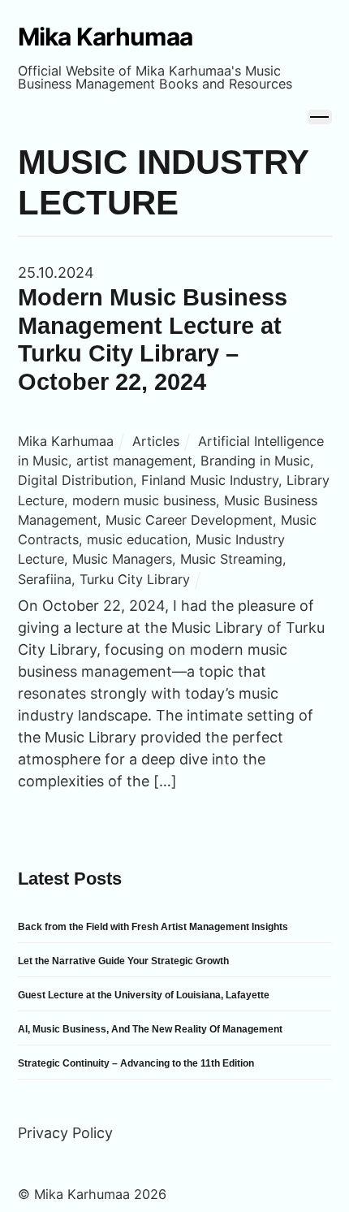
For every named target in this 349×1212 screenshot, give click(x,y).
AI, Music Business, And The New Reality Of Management (150, 1029)
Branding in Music (255, 460)
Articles (155, 441)
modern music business (144, 500)
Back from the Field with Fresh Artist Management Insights (153, 927)
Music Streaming (231, 559)
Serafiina (44, 579)
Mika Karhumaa (66, 441)
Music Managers (122, 559)
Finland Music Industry (209, 480)
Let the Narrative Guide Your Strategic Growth (123, 961)
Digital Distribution (75, 480)
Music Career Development (189, 520)
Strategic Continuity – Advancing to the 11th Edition (136, 1063)
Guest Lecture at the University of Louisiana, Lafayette (143, 995)
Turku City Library (135, 579)
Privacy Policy (65, 1132)
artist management (134, 460)
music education (137, 539)
